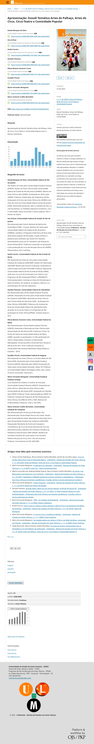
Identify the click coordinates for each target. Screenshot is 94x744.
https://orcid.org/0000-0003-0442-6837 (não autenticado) (30, 84)
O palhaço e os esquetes (43, 465)
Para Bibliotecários (14, 657)
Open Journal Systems (16, 636)
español (11, 569)
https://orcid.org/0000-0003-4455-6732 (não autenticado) (30, 103)
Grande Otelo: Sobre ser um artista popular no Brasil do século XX (51, 488)
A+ (12, 548)
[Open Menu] (7, 2)
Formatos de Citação (65, 237)
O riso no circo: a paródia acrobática (47, 514)
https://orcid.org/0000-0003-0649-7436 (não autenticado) (30, 36)
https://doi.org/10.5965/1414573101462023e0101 (30, 109)
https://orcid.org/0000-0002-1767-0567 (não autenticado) (30, 55)
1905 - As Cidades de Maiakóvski (46, 500)
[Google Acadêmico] (18, 625)
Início (9, 9)
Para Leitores (12, 650)
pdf (61, 78)
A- (19, 548)
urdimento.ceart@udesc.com (20, 678)
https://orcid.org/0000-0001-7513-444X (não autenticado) (30, 93)
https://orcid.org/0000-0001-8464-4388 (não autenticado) (30, 46)
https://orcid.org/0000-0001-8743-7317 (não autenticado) (30, 74)
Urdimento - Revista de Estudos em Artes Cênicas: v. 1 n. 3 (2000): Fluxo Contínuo (53, 523)
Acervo (16, 9)
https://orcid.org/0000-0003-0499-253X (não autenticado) (30, 65)
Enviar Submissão (15, 583)
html (71, 78)
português (12, 572)
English (10, 565)
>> (13, 537)
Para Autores (12, 653)
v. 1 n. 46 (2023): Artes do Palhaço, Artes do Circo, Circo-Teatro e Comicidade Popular (49, 9)
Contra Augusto (39, 483)
